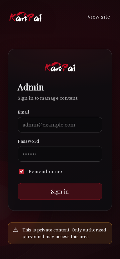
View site (98, 16)
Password (28, 141)
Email (24, 112)
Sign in (60, 191)
